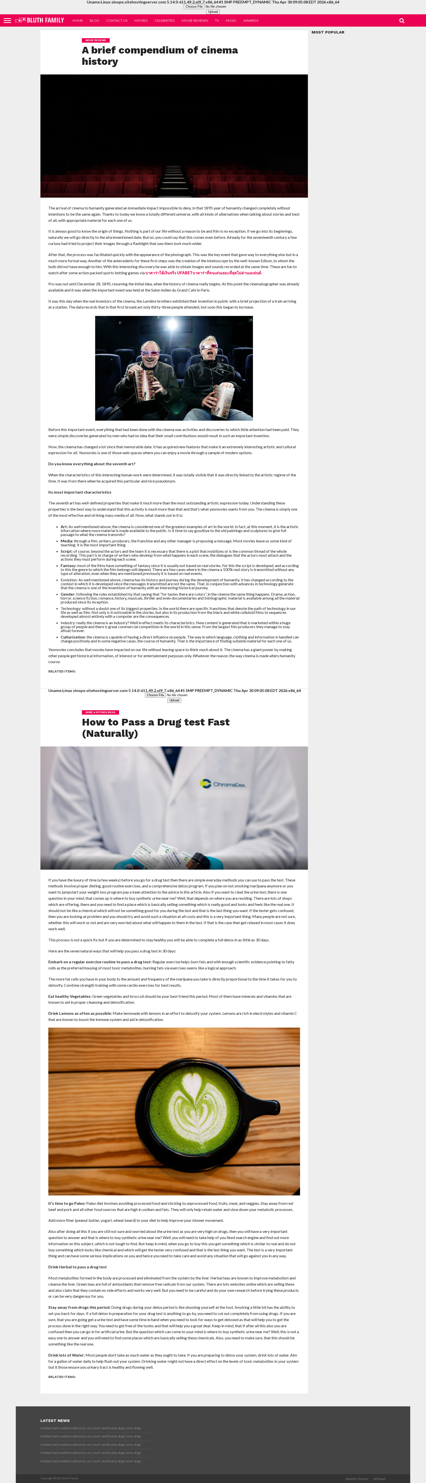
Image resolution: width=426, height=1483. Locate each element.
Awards (251, 20)
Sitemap (379, 1479)
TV (217, 20)
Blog (94, 20)
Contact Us (117, 20)
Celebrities (165, 20)
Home (77, 20)
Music (231, 20)
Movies (141, 20)
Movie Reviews (195, 20)
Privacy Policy (357, 1479)
